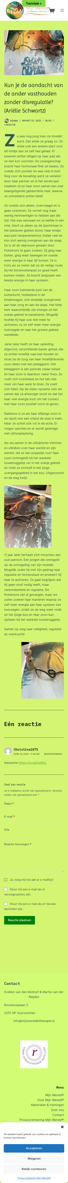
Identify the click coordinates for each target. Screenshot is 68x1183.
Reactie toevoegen (17, 844)
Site (6, 829)
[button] (62, 1127)
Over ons (57, 1110)
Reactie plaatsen (19, 920)
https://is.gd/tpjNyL (33, 763)
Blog (48, 120)
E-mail (9, 816)
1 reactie (9, 124)
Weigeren (34, 1158)
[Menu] (62, 10)
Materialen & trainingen (47, 1105)
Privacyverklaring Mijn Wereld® (34, 1178)
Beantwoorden (53, 754)
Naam (9, 803)
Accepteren (34, 1148)
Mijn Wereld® (54, 1095)
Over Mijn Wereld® (50, 1100)
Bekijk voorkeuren (34, 1169)
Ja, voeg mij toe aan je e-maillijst (31, 879)
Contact (58, 1115)
